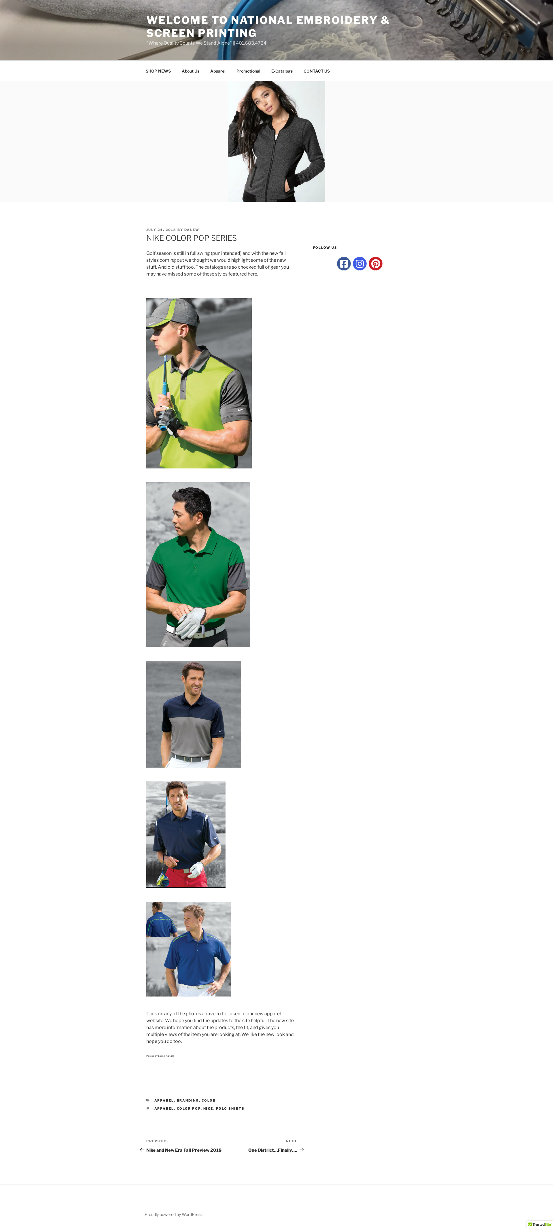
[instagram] (360, 264)
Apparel (218, 71)
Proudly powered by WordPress (173, 1214)
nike (208, 1108)
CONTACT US (317, 71)
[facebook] (344, 264)
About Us (190, 71)
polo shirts (230, 1108)
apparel (164, 1108)
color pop (189, 1108)
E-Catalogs (282, 71)
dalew (191, 230)
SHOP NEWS (158, 71)
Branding (188, 1100)
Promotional (248, 71)
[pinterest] (375, 264)
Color (209, 1100)
